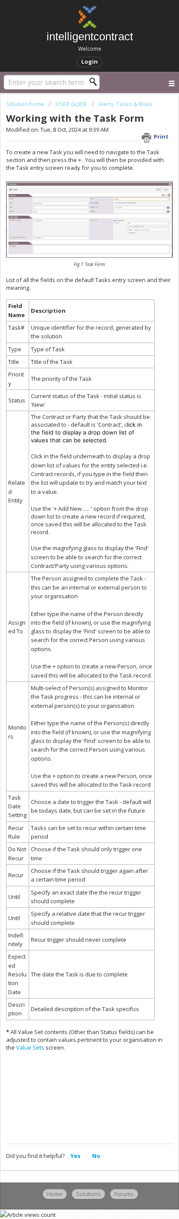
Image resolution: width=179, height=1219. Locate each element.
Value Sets (30, 1047)
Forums (124, 1194)
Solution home (26, 104)
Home (55, 1194)
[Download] (73, 619)
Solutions (88, 1194)
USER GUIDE (71, 104)
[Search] (95, 82)
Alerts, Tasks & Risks (125, 104)
